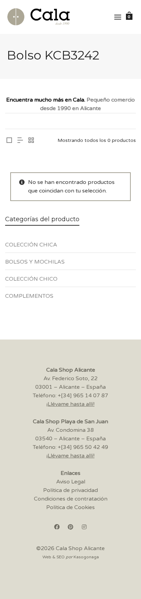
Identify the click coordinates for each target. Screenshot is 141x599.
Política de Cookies (70, 507)
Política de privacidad (70, 490)
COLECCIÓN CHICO (31, 279)
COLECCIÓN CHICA (31, 244)
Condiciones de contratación (70, 498)
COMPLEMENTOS (29, 296)
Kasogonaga (86, 557)
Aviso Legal (70, 481)
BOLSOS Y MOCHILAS (35, 261)
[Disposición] (9, 141)
